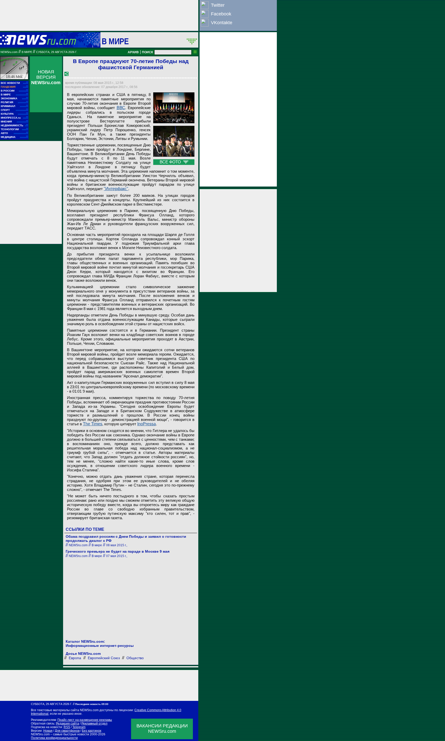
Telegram (78, 727)
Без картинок (91, 731)
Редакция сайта (67, 723)
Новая (48, 731)
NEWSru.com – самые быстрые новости (60, 734)
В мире (115, 41)
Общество (135, 658)
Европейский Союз (104, 658)
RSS (67, 727)
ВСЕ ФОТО (171, 162)
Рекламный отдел (94, 723)
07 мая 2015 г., (116, 556)
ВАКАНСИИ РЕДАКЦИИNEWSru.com (162, 728)
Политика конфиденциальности (54, 738)
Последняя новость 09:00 (91, 704)
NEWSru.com (9, 52)
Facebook (221, 13)
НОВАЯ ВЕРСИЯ (46, 77)
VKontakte (221, 22)
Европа (75, 658)
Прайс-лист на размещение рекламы (84, 720)
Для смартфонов (67, 731)
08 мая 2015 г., (116, 545)
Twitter (218, 5)
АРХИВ (133, 52)
